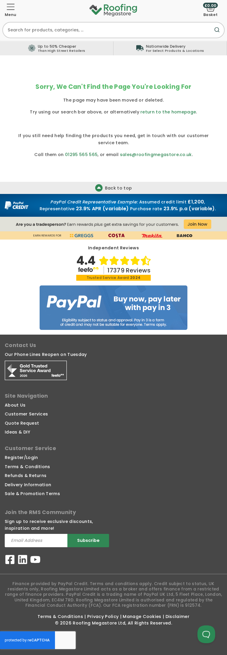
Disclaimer (177, 616)
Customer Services (26, 414)
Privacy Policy (103, 616)
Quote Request (22, 423)
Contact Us (20, 345)
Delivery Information (28, 485)
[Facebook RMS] (10, 560)
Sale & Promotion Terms (32, 494)
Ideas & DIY (17, 432)
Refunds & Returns (25, 476)
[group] (170, 48)
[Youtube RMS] (35, 560)
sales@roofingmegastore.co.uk (156, 155)
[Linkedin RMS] (22, 560)
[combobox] (113, 30)
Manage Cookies (142, 616)
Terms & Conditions (27, 467)
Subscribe (88, 540)
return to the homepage (168, 112)
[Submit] (218, 33)
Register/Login (21, 457)
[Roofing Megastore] (113, 9)
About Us (15, 405)
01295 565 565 (81, 155)
